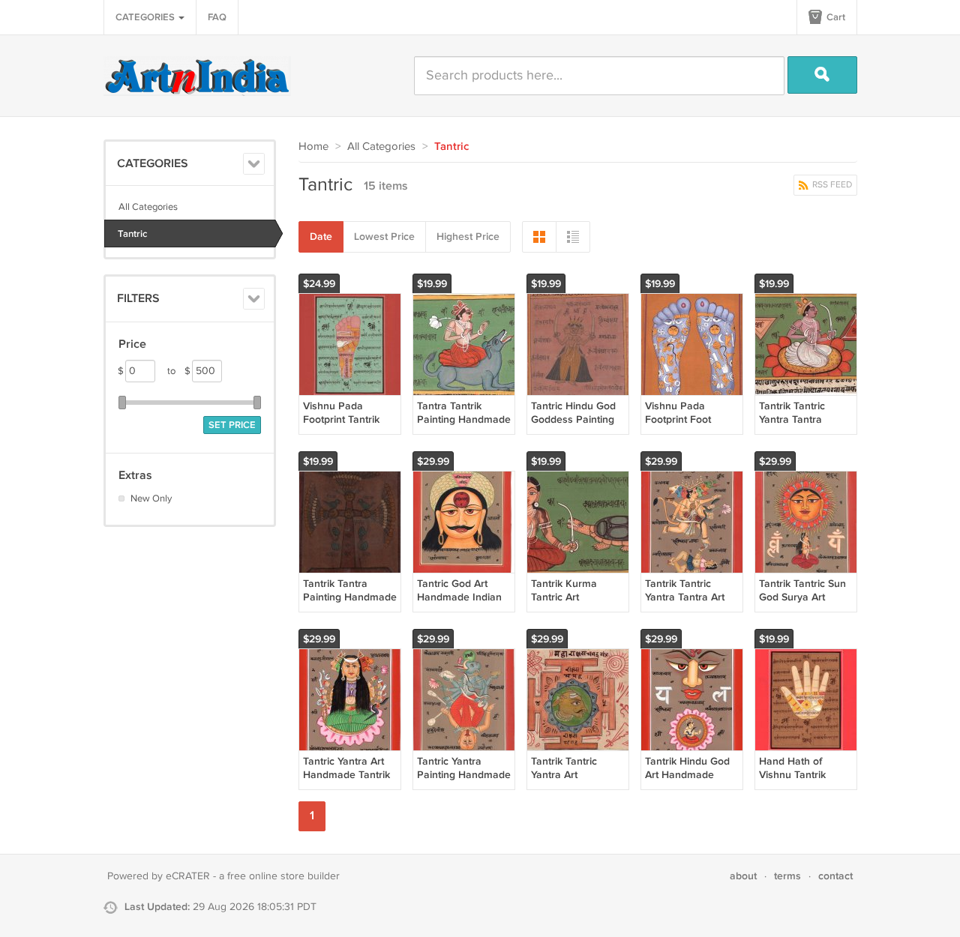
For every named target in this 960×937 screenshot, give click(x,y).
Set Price (232, 425)
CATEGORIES (146, 17)
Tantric (132, 234)
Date (321, 236)
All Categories (148, 207)
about (743, 876)
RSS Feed (831, 184)
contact (835, 876)
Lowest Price (384, 236)
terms (787, 876)
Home (313, 146)
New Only (151, 498)
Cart (834, 17)
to (178, 371)
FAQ (217, 17)
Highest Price (468, 236)
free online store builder (283, 876)
